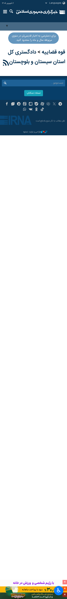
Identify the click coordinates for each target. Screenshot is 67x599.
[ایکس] (54, 104)
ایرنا (37, 12)
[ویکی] (30, 110)
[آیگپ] (30, 104)
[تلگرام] (60, 104)
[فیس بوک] (6, 104)
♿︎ (58, 590)
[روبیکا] (48, 104)
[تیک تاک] (42, 110)
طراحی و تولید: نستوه (32, 132)
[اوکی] (36, 110)
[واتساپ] (24, 110)
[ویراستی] (12, 104)
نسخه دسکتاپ (34, 93)
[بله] (36, 104)
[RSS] (6, 63)
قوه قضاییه (53, 52)
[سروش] (18, 104)
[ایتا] (24, 104)
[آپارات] (42, 104)
